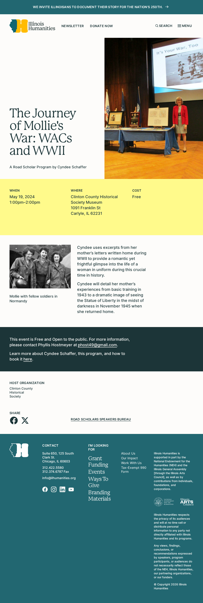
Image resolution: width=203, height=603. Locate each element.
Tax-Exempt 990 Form (133, 470)
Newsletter (72, 26)
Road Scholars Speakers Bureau (101, 419)
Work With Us (131, 463)
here (27, 359)
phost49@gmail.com (97, 344)
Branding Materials (99, 495)
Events (96, 472)
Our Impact (129, 458)
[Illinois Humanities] (32, 26)
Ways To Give (98, 482)
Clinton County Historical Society (21, 392)
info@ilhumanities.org (59, 478)
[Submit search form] (156, 25)
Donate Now (101, 26)
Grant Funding (98, 461)
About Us (128, 453)
